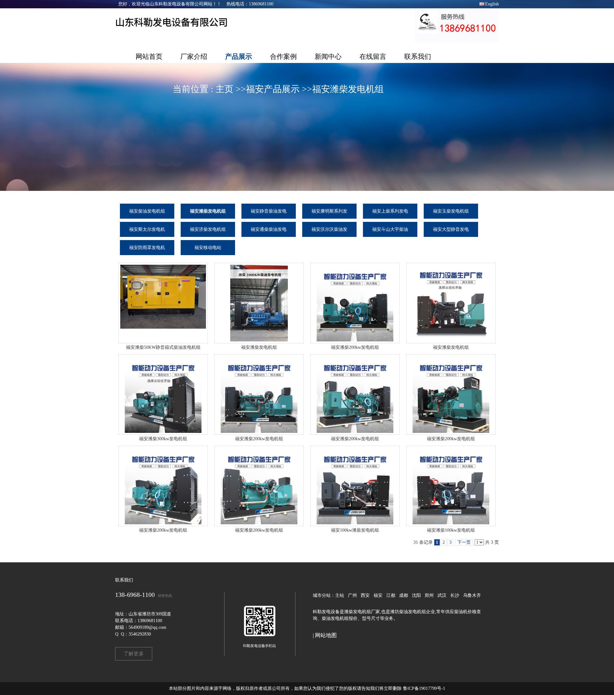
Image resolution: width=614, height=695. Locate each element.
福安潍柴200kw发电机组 (355, 347)
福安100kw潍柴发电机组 (355, 530)
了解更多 (133, 653)
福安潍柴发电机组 (348, 89)
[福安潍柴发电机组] (259, 303)
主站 (339, 595)
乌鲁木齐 (472, 595)
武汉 (441, 595)
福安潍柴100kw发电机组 (451, 530)
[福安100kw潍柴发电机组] (355, 486)
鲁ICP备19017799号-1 (424, 688)
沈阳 (416, 595)
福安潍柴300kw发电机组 (163, 438)
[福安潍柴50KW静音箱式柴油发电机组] (163, 303)
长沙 (454, 595)
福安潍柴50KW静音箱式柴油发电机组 (163, 347)
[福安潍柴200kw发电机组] (355, 303)
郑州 (429, 595)
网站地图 (326, 635)
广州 (352, 595)
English (492, 4)
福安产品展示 (273, 89)
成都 (403, 595)
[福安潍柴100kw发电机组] (451, 486)
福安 (378, 595)
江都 (390, 595)
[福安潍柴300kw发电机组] (163, 394)
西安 (365, 595)
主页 (224, 89)
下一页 (464, 542)
